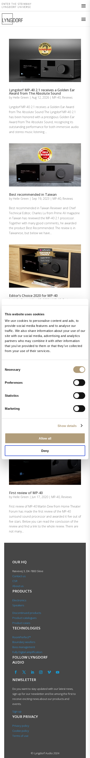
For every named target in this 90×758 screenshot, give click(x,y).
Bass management (23, 647)
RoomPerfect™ (21, 637)
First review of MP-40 (26, 493)
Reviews (67, 97)
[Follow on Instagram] (40, 672)
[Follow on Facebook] (15, 672)
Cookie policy (20, 731)
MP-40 (56, 97)
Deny (45, 450)
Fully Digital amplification (27, 652)
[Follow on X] (24, 672)
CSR (14, 581)
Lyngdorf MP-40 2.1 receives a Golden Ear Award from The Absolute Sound (42, 92)
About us (18, 586)
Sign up (17, 711)
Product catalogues (24, 618)
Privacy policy (20, 726)
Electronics (19, 600)
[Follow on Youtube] (57, 672)
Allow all (45, 438)
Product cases (21, 623)
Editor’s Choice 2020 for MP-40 (33, 295)
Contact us (19, 576)
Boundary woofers (23, 642)
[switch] (79, 382)
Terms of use (20, 736)
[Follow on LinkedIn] (32, 672)
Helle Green (21, 97)
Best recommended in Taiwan (33, 194)
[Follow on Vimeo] (49, 672)
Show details (67, 425)
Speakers (18, 605)
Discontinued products (26, 613)
